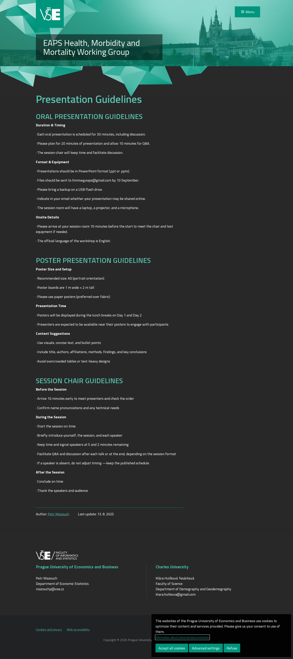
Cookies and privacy (49, 629)
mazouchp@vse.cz (50, 589)
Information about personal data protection (182, 637)
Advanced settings (206, 648)
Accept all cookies (171, 648)
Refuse (232, 648)
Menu (250, 12)
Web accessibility (78, 629)
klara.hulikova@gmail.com (176, 594)
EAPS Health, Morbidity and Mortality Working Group (91, 47)
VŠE (50, 14)
